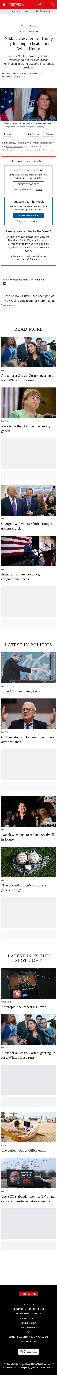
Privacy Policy (28, 1318)
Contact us (35, 259)
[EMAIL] (5, 283)
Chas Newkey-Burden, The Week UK (23, 73)
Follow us (35, 134)
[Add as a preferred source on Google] (28, 1352)
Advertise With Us (28, 1327)
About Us (28, 1304)
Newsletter (49, 134)
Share (9, 134)
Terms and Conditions (28, 1313)
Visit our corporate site (40, 1365)
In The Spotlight (28, 32)
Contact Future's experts (28, 1309)
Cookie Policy (29, 1323)
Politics (33, 25)
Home (22, 25)
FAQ (28, 1332)
